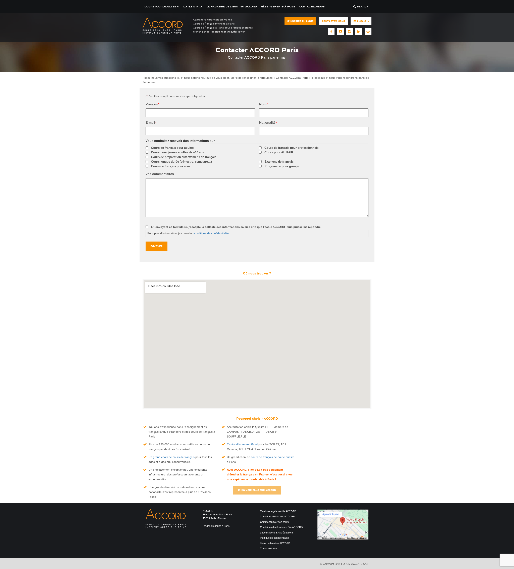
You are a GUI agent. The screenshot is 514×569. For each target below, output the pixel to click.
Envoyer (156, 246)
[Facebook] (331, 31)
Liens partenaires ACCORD (275, 543)
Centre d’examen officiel (242, 444)
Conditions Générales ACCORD (277, 516)
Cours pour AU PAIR (278, 152)
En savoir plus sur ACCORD (257, 490)
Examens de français (279, 161)
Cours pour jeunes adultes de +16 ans (177, 152)
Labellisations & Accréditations (276, 532)
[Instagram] (349, 31)
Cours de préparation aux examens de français (183, 157)
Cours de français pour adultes (172, 147)
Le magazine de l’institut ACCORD (231, 6)
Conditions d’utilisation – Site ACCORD (281, 527)
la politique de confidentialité (211, 233)
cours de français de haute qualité (272, 457)
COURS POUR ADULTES (160, 6)
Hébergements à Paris (278, 6)
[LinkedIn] (358, 31)
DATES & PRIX (192, 6)
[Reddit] (368, 31)
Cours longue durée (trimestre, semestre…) (181, 161)
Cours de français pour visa (170, 166)
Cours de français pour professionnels (291, 147)
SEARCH (362, 6)
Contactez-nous (312, 6)
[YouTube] (340, 31)
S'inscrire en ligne (300, 21)
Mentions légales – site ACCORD (278, 511)
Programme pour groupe (281, 166)
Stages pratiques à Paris (216, 526)
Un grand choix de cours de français (172, 457)
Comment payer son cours (274, 522)
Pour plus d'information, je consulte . (188, 233)
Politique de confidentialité (274, 537)
